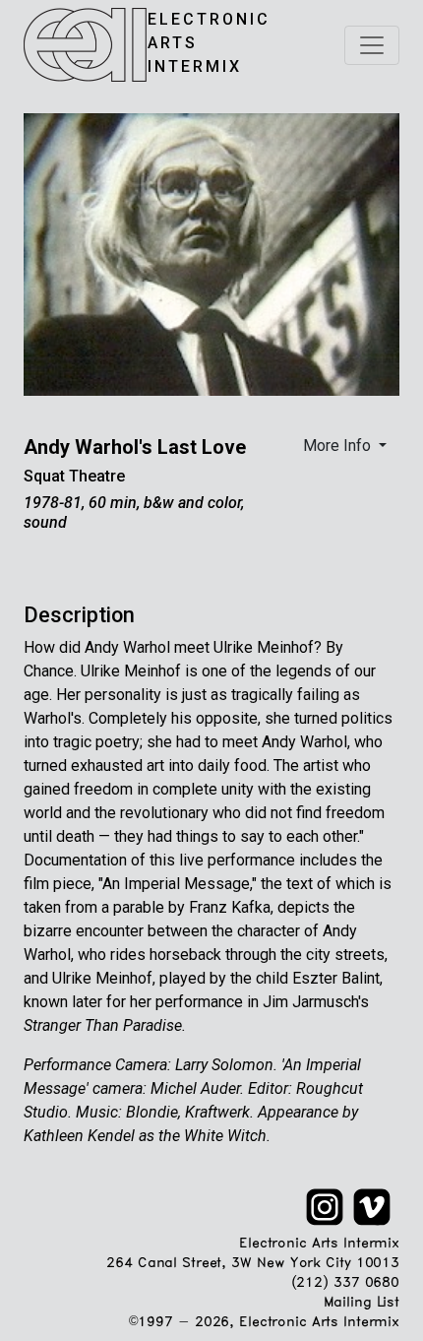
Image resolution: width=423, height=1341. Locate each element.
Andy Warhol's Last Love (135, 447)
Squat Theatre (74, 476)
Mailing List (361, 1303)
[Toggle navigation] (371, 45)
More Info (339, 445)
